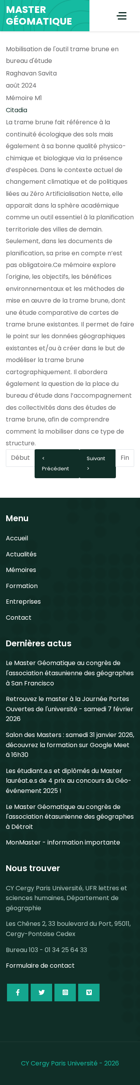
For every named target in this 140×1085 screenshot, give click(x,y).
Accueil (17, 538)
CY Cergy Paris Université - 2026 (70, 1063)
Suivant (96, 458)
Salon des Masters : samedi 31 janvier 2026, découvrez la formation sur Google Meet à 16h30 (70, 744)
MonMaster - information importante (63, 842)
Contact (19, 617)
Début (20, 457)
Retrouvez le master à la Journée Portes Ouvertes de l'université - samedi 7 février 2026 (69, 708)
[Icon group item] (17, 992)
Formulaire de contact (40, 965)
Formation (22, 585)
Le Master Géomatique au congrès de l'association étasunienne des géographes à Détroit (70, 816)
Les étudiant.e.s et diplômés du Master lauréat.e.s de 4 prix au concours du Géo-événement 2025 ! (68, 780)
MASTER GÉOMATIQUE (39, 15)
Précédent (55, 468)
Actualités (21, 554)
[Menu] (121, 15)
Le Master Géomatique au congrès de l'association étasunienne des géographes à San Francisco (70, 672)
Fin (125, 457)
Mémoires (21, 569)
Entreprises (23, 601)
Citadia (16, 110)
